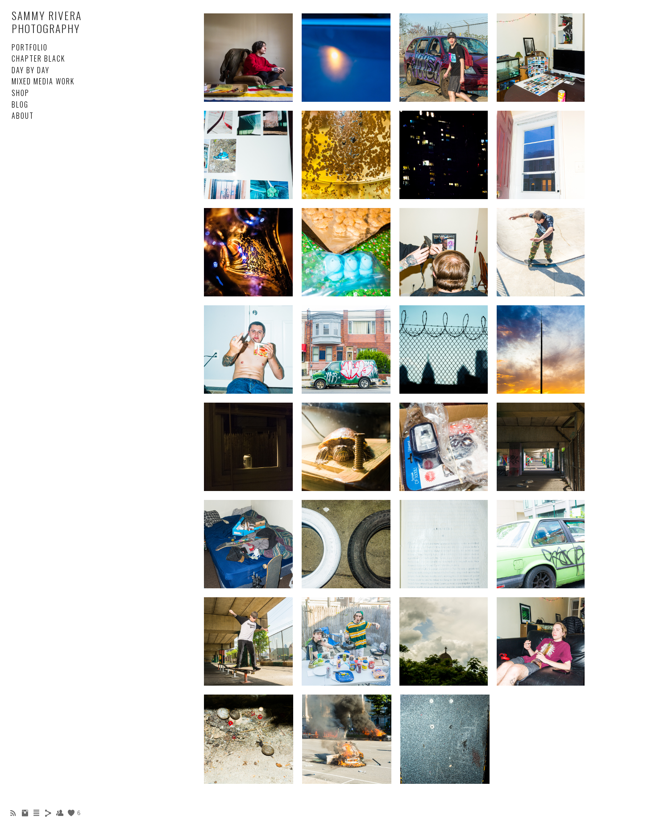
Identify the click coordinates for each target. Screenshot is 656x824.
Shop (20, 92)
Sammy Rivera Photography (47, 21)
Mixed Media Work (43, 81)
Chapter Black (38, 58)
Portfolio (30, 47)
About (23, 115)
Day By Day (31, 70)
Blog (20, 104)
